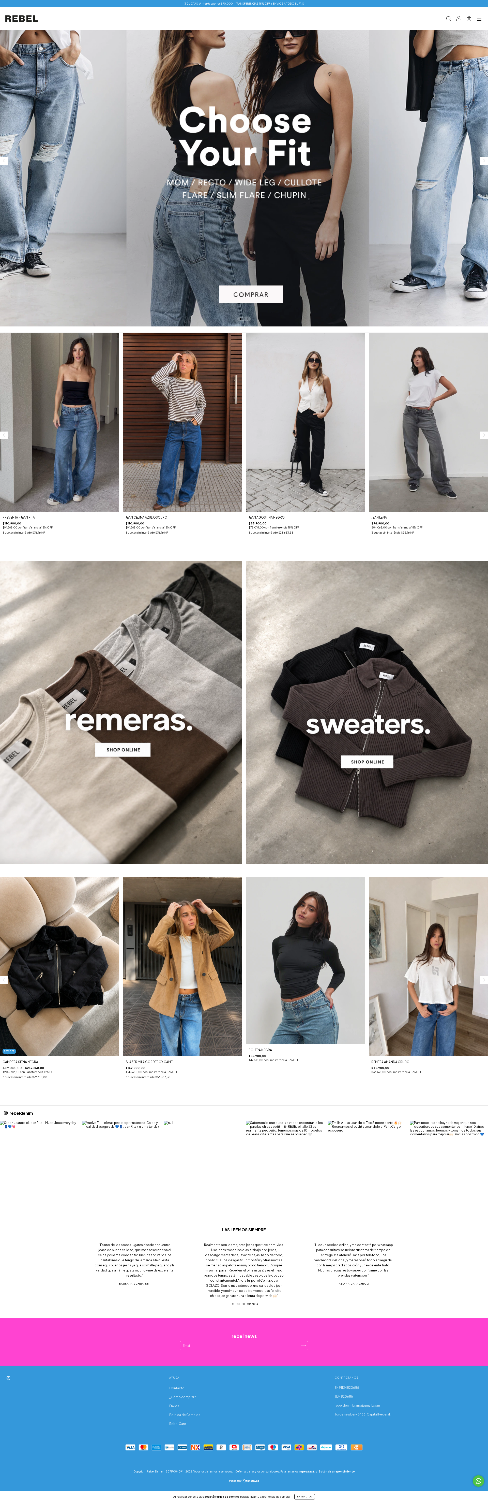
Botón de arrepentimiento (337, 1471)
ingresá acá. (307, 1471)
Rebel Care (177, 1424)
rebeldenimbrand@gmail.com (357, 1405)
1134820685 (344, 1396)
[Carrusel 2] (244, 163)
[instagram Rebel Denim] (8, 1378)
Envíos (174, 1406)
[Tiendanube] (244, 1481)
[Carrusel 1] (121, 712)
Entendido (304, 1496)
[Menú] (479, 19)
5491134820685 (347, 1388)
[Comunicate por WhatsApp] (478, 1481)
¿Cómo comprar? (182, 1397)
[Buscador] (448, 19)
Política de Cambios (184, 1415)
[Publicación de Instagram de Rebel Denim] (39, 1160)
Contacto (177, 1388)
